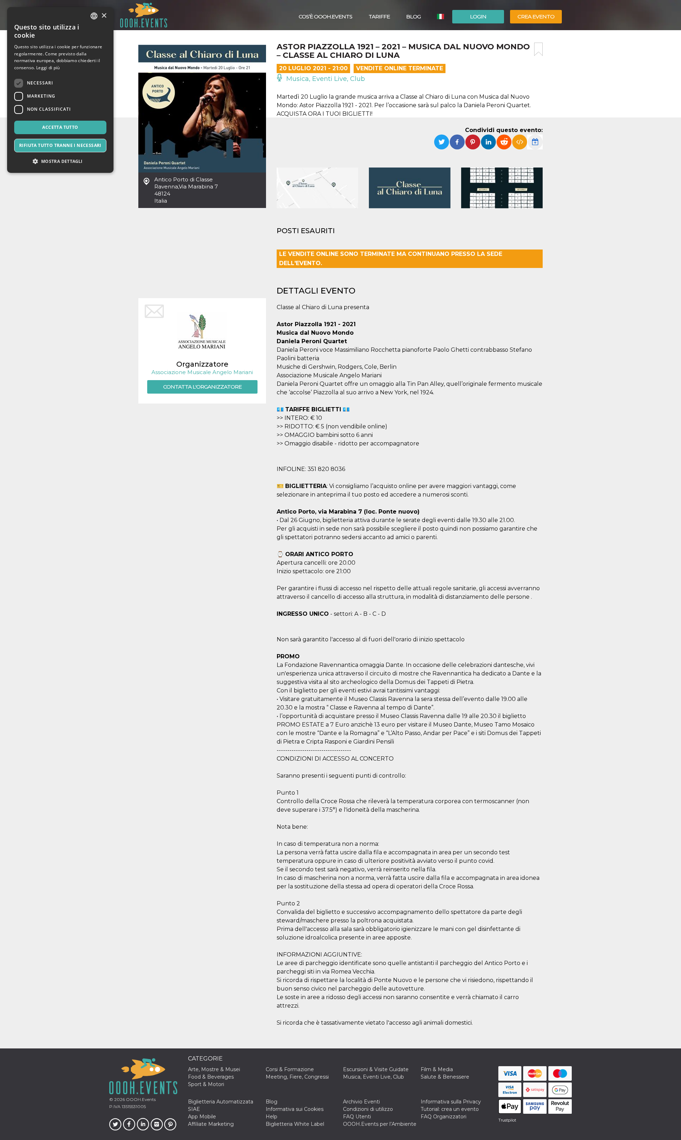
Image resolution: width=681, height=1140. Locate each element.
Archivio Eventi (361, 1101)
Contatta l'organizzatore (202, 386)
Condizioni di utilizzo (368, 1109)
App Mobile (202, 1116)
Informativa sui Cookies (294, 1109)
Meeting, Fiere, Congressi (297, 1077)
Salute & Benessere (445, 1077)
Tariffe (379, 16)
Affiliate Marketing (211, 1124)
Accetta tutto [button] (60, 127)
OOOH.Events (140, 1099)
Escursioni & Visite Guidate (376, 1069)
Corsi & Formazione (290, 1069)
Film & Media (437, 1069)
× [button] (103, 15)
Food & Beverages (211, 1077)
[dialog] (60, 90)
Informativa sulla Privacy (451, 1101)
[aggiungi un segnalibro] (538, 49)
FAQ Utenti (357, 1116)
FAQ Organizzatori (443, 1116)
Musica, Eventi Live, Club (324, 79)
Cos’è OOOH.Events (325, 16)
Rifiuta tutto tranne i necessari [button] (60, 145)
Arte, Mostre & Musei (214, 1069)
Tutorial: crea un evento (450, 1109)
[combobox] (94, 16)
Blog (413, 16)
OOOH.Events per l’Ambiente (379, 1124)
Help (271, 1116)
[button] (60, 161)
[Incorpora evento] (519, 142)
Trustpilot (507, 1120)
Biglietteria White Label (295, 1124)
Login (478, 16)
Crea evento (535, 16)
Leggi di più (48, 68)
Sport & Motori (206, 1084)
